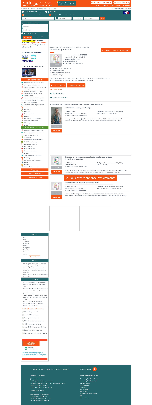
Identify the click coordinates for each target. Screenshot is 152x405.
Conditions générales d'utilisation (89, 379)
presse (28, 333)
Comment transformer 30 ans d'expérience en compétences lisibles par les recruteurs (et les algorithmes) (35, 291)
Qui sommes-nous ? (35, 379)
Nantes (25, 245)
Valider (29, 37)
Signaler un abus (58, 93)
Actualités (126, 5)
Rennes (25, 254)
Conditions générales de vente (88, 381)
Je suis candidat (34, 12)
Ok (103, 18)
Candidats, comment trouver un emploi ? (41, 381)
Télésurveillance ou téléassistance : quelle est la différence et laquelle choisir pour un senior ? (35, 297)
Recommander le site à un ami (88, 393)
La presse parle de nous (35, 174)
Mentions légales (85, 383)
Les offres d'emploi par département (40, 398)
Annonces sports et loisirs (34, 177)
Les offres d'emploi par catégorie (39, 400)
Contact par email (59, 85)
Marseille (25, 250)
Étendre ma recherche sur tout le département (35, 15)
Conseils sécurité (85, 385)
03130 (75, 61)
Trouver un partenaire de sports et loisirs (41, 387)
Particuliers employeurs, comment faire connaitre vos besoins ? (48, 383)
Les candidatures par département (39, 394)
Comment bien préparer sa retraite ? (33, 268)
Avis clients (34, 170)
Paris (24, 237)
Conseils (118, 5)
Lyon (24, 239)
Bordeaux (26, 243)
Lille (24, 252)
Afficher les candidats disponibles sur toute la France (64, 15)
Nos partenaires (84, 389)
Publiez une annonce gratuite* (101, 2)
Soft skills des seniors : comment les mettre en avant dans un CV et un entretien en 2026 (35, 284)
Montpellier (26, 248)
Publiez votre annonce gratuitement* (91, 178)
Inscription (117, 2)
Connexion (126, 2)
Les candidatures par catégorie (38, 396)
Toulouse (26, 241)
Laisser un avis (57, 89)
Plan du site (83, 391)
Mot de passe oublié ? (38, 37)
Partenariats (83, 387)
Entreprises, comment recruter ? (39, 385)
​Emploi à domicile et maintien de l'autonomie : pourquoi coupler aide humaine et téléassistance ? (33, 303)
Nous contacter (84, 398)
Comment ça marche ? (101, 5)
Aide (112, 5)
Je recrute (52, 12)
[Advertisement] (90, 33)
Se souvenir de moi (30, 33)
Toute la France (34, 257)
